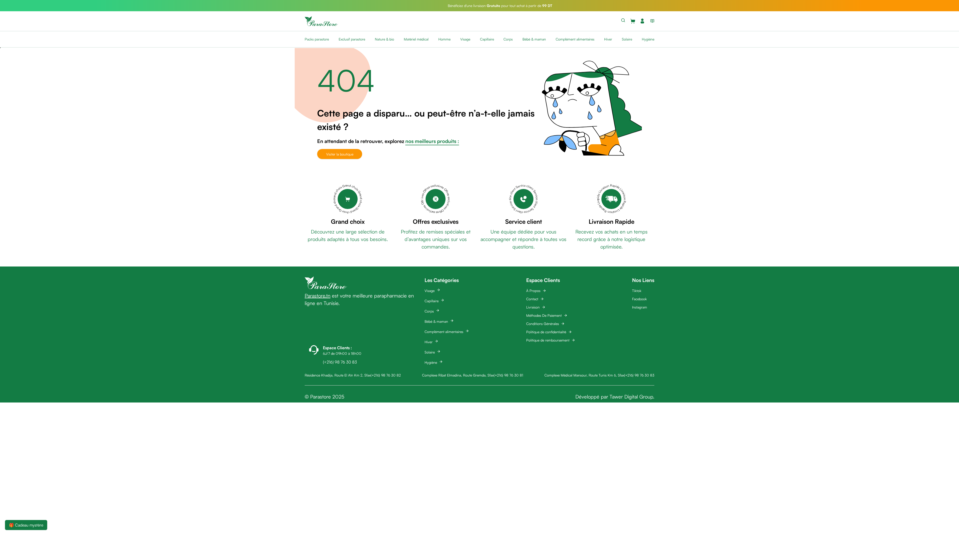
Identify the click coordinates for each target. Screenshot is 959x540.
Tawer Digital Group (631, 397)
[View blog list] (651, 21)
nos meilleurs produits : (432, 141)
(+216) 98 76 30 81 (508, 375)
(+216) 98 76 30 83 (639, 375)
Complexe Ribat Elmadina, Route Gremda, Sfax (458, 375)
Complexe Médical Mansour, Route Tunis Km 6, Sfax (584, 375)
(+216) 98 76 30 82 (386, 375)
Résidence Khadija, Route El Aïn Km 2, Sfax (338, 375)
